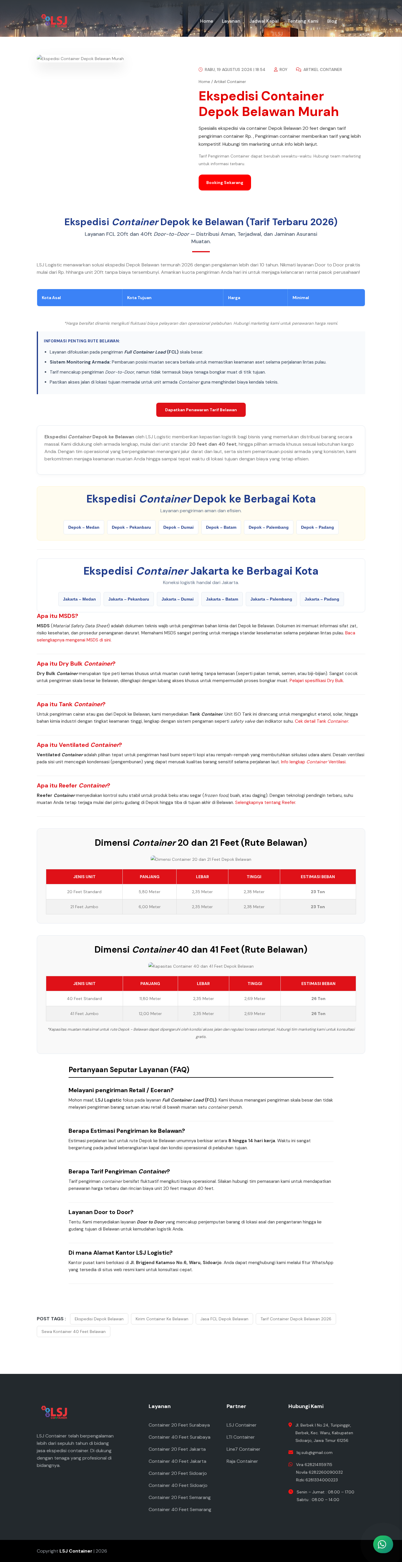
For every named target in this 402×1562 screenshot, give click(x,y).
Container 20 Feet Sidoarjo (178, 1473)
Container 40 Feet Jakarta (177, 1461)
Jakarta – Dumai (178, 599)
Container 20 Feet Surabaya (179, 1425)
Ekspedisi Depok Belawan (99, 1318)
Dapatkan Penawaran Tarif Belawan (201, 409)
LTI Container (241, 1437)
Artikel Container (322, 69)
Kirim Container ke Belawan (162, 1318)
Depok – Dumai (178, 527)
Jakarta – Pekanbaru (128, 599)
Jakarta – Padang (322, 599)
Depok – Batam (221, 527)
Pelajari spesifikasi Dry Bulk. (317, 681)
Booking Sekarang (224, 182)
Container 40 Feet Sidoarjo (178, 1485)
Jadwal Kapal (264, 21)
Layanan (231, 21)
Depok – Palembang (269, 527)
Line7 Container (243, 1449)
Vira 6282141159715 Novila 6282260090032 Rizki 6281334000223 (319, 1472)
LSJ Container (242, 1425)
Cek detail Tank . (322, 721)
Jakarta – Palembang (271, 599)
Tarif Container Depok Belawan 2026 (295, 1318)
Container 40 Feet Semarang (180, 1509)
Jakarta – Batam (222, 599)
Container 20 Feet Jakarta (177, 1449)
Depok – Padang (317, 527)
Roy (283, 69)
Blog (332, 21)
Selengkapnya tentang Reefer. (265, 802)
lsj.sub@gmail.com (315, 1452)
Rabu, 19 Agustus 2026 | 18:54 (234, 69)
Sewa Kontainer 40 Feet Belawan (73, 1331)
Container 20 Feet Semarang (180, 1497)
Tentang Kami (303, 21)
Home (206, 21)
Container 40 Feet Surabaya (179, 1437)
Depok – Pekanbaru (131, 527)
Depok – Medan (83, 527)
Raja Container (242, 1461)
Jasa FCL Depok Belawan (224, 1318)
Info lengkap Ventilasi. (313, 762)
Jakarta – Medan (79, 599)
